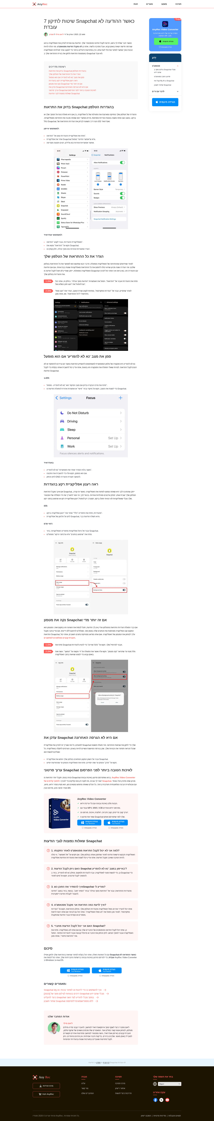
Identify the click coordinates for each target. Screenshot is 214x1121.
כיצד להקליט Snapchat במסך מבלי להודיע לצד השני (69, 997)
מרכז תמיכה (120, 1083)
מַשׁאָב (164, 4)
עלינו (83, 1083)
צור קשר (84, 1088)
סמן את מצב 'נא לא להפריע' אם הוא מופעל (66, 77)
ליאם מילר (59, 34)
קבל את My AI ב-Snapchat (164, 81)
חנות (136, 4)
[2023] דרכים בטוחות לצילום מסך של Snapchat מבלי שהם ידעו (74, 993)
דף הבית (106, 1062)
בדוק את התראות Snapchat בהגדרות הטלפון (67, 71)
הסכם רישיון (146, 1116)
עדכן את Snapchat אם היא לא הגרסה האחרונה (68, 87)
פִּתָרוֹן (51, 34)
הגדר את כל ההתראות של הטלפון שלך (64, 74)
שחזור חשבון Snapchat (162, 85)
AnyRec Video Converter (123, 778)
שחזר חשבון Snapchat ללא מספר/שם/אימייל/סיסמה (68, 1001)
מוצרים (149, 4)
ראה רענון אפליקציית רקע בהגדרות (63, 81)
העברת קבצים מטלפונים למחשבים (59, 638)
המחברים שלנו (87, 1093)
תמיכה (178, 4)
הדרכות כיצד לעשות (123, 1093)
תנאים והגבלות (174, 1116)
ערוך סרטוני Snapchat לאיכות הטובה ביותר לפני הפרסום (72, 90)
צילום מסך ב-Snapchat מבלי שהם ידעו (164, 71)
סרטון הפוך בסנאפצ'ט (162, 76)
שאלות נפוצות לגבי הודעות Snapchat (64, 93)
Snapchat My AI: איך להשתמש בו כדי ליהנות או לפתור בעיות (72, 990)
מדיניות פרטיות (159, 1116)
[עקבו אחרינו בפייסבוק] (155, 1100)
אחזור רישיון (120, 1088)
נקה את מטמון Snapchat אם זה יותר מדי (65, 84)
